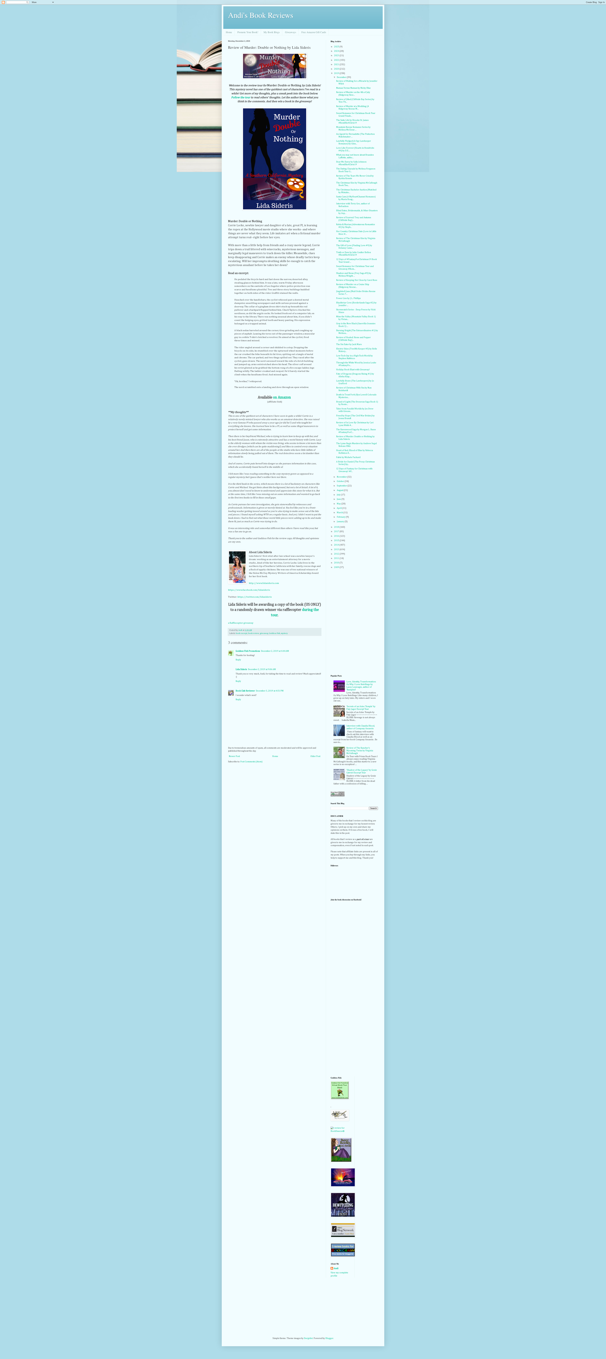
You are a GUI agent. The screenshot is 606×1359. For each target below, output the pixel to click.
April (339, 508)
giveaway (264, 633)
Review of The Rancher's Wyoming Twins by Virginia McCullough (359, 750)
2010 (337, 563)
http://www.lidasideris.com (264, 583)
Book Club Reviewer (245, 691)
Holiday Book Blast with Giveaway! (353, 370)
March (340, 512)
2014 (337, 545)
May (339, 504)
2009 (337, 567)
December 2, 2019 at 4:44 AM (275, 651)
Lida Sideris (241, 669)
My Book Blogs (272, 32)
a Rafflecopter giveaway (240, 623)
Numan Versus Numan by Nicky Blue (353, 88)
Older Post (315, 756)
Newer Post (234, 756)
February (341, 517)
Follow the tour (240, 97)
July (339, 495)
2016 (337, 536)
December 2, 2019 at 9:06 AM (262, 669)
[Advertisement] (343, 1023)
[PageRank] (338, 796)
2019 (337, 73)
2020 (337, 69)
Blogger (329, 1338)
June (339, 499)
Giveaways (290, 32)
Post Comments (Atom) (251, 762)
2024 (337, 51)
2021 (337, 64)
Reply (238, 660)
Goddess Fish (274, 633)
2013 (337, 549)
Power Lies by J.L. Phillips (348, 298)
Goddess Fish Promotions (248, 651)
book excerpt (241, 633)
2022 (337, 60)
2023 (337, 55)
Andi (336, 1268)
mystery (284, 633)
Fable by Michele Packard (348, 457)
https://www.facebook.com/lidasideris (249, 590)
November (342, 477)
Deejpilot (308, 1338)
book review (253, 633)
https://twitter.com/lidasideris (255, 597)
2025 (337, 47)
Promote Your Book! (247, 32)
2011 (337, 558)
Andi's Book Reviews (260, 15)
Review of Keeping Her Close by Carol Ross (356, 280)
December (342, 77)
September (342, 486)
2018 (337, 527)
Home (229, 32)
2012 (337, 554)
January (341, 521)
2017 (337, 531)
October (341, 481)
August (340, 490)
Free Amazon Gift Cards (313, 32)
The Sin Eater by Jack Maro (349, 344)
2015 (337, 540)
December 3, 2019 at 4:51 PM (270, 691)
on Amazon (282, 397)
